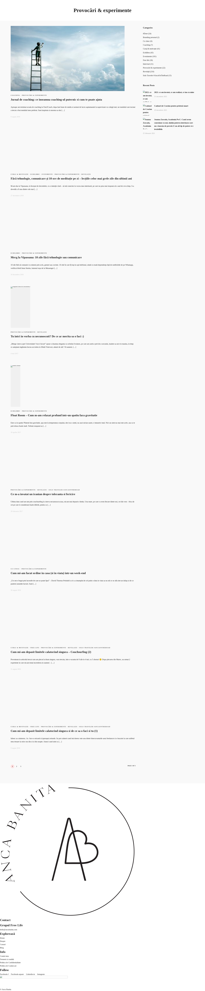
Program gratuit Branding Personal (67, 16)
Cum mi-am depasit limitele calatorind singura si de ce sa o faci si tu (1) (54, 730)
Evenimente (4, 187)
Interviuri (3, 193)
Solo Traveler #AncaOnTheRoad (12, 203)
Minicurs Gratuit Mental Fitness (66, 9)
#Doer (2, 167)
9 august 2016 (15, 748)
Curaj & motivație (6, 180)
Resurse (57, 3)
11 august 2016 (16, 669)
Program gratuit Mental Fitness (11, 403)
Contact (50, 203)
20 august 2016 (16, 590)
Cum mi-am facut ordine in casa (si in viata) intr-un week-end (48, 573)
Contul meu (4, 956)
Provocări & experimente (9, 196)
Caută (2, 212)
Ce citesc (3, 174)
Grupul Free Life (11, 925)
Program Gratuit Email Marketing (66, 12)
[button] (67, 207)
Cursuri (15, 12)
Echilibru (3, 183)
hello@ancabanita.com (8, 930)
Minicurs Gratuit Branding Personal (67, 6)
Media (44, 203)
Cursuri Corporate (19, 19)
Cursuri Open (17, 16)
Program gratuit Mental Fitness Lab (67, 19)
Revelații (3, 199)
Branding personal (7, 170)
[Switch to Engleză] (6, 158)
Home (2, 938)
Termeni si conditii (7, 959)
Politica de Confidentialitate (10, 963)
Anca (2, 19)
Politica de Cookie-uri (8, 966)
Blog (2, 164)
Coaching (8, 19)
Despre (2, 941)
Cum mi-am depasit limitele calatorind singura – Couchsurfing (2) (51, 651)
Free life (3, 190)
